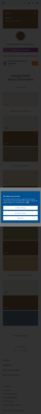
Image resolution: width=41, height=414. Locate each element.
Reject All (20, 218)
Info (27, 202)
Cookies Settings (20, 208)
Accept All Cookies (20, 213)
